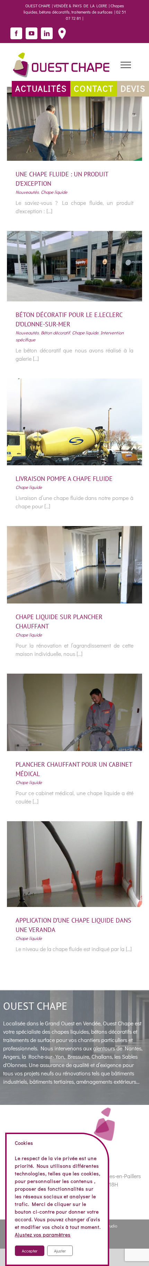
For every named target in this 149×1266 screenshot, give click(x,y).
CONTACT (94, 88)
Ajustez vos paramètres (43, 1234)
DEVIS (133, 88)
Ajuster (60, 1250)
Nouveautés (27, 192)
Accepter (29, 1250)
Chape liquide (54, 192)
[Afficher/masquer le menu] (126, 65)
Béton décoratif (55, 332)
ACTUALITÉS (41, 88)
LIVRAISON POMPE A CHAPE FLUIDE (64, 479)
